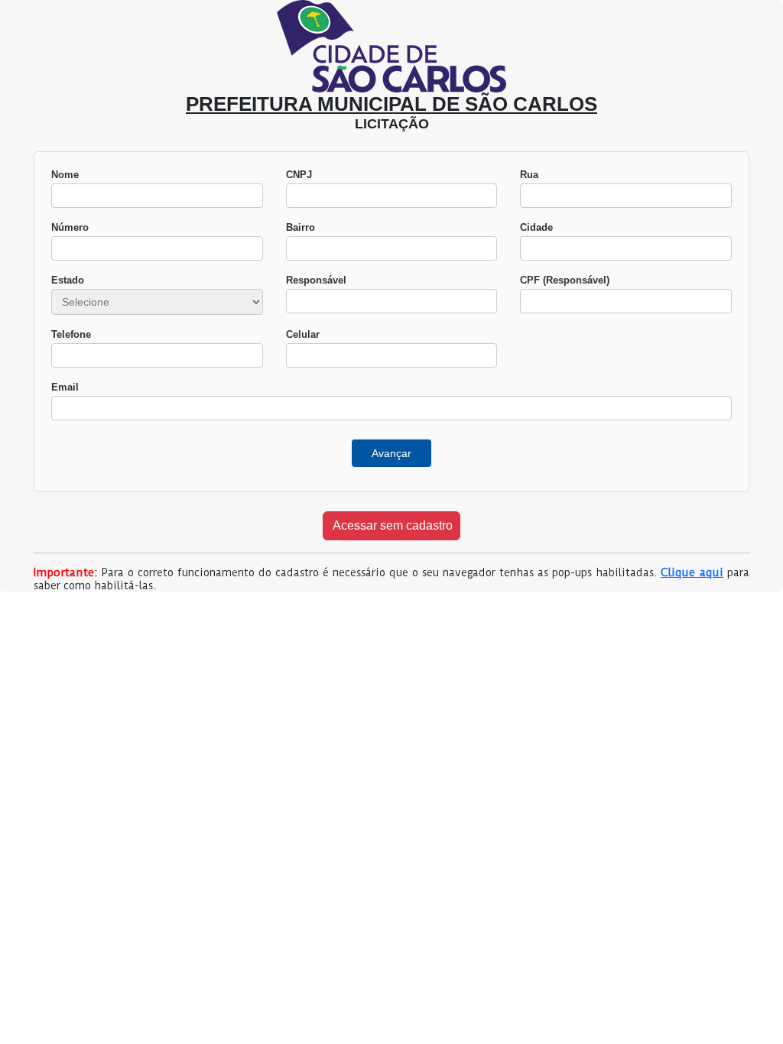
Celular (303, 334)
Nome (65, 174)
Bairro (300, 227)
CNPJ (299, 174)
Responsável (316, 280)
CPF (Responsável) (564, 280)
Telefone (71, 334)
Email (65, 387)
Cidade (536, 227)
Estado (67, 280)
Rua (529, 174)
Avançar (391, 453)
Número (70, 227)
